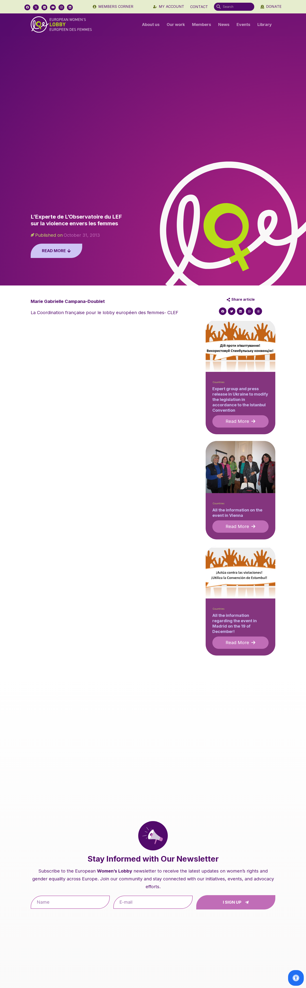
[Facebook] (27, 7)
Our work (176, 24)
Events (243, 24)
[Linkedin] (70, 7)
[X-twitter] (36, 7)
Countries (218, 382)
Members (201, 24)
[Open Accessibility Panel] (296, 978)
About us (150, 24)
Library (264, 24)
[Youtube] (53, 7)
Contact (199, 6)
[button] (222, 311)
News (223, 24)
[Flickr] (44, 7)
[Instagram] (61, 7)
